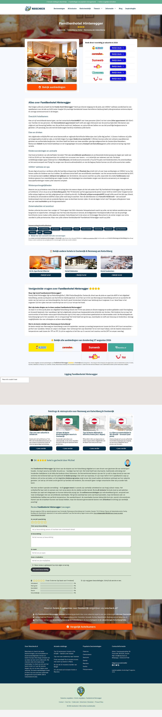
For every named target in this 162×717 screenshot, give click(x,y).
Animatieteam (67, 229)
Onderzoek (75, 702)
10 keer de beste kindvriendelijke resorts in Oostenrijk (66, 434)
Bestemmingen (59, 8)
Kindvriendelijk (85, 8)
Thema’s (97, 8)
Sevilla (85, 666)
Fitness (76, 229)
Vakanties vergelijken (66, 698)
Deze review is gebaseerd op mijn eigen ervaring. (51, 565)
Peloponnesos (87, 669)
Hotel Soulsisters (107, 271)
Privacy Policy (99, 702)
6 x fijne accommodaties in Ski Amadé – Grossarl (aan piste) (120, 434)
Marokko (86, 663)
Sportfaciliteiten (121, 229)
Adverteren (83, 702)
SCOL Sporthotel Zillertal (39, 271)
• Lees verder (41, 448)
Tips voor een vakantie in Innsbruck (39, 434)
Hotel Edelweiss (71, 271)
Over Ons (68, 702)
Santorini (86, 657)
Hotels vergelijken (79, 698)
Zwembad (47, 232)
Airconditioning (44, 229)
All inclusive (72, 8)
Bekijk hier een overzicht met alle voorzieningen (48, 236)
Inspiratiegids (130, 8)
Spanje (85, 660)
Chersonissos (87, 654)
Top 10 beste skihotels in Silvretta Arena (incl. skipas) (94, 434)
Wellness (32, 232)
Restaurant (108, 229)
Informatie (109, 8)
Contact (61, 702)
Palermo (86, 651)
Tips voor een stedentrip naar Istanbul (66, 656)
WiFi (40, 232)
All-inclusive (55, 229)
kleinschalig (98, 229)
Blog (120, 8)
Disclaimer (91, 702)
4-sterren (33, 229)
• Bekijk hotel (45, 275)
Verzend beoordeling (40, 570)
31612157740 (124, 658)
